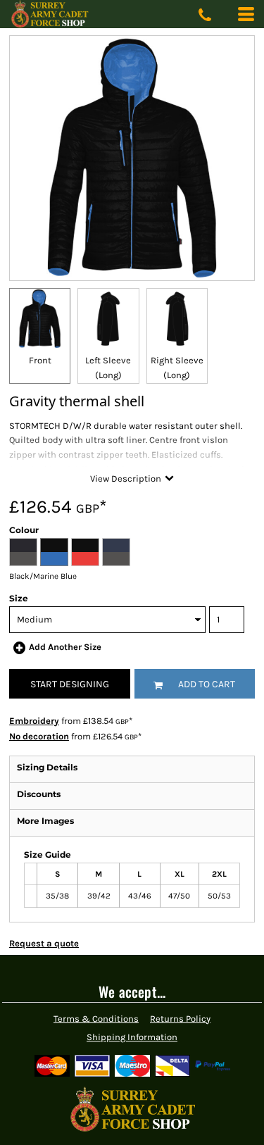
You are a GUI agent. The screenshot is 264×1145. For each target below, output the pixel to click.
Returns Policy (180, 1018)
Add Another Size (65, 647)
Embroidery (34, 720)
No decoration (39, 736)
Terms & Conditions (96, 1018)
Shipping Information (132, 1037)
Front (40, 360)
